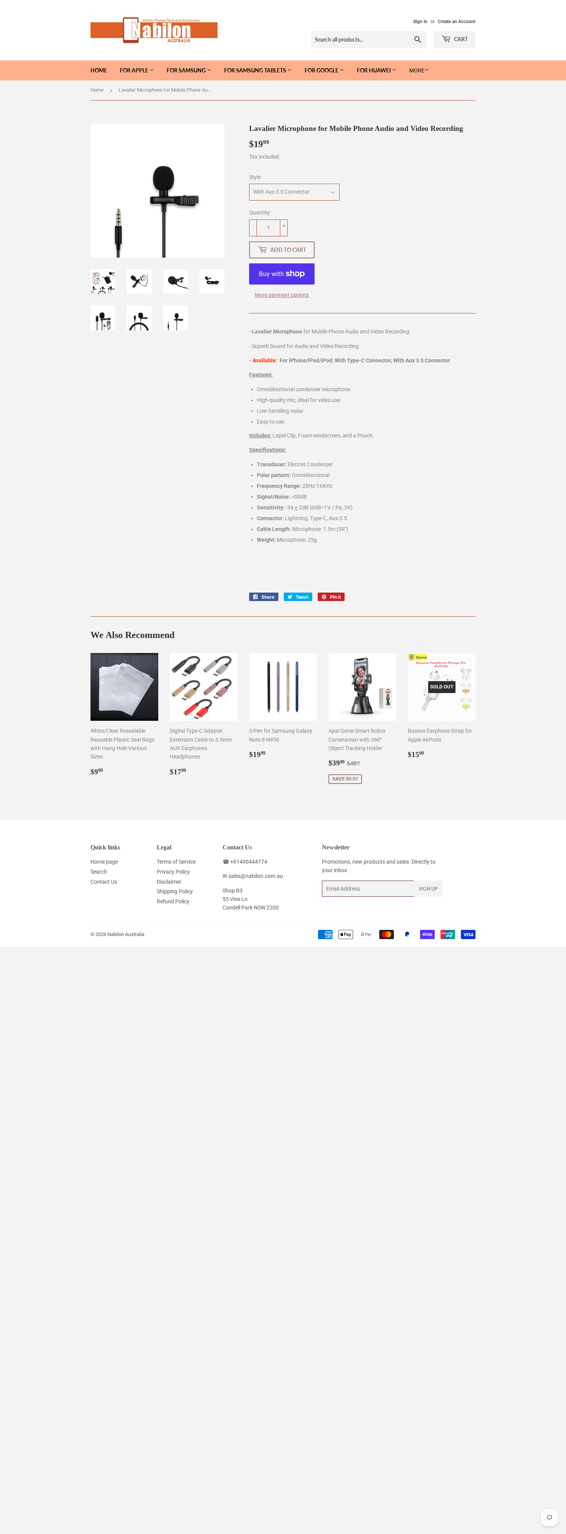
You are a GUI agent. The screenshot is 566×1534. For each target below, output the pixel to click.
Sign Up (428, 889)
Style (255, 177)
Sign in (420, 21)
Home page (104, 862)
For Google (322, 70)
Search (98, 872)
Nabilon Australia (125, 934)
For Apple (134, 70)
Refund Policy (173, 901)
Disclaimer (169, 882)
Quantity (259, 212)
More (416, 70)
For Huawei (374, 70)
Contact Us (103, 882)
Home (98, 70)
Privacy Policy (173, 872)
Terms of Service (176, 862)
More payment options (282, 295)
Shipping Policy (175, 891)
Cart (460, 39)
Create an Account (457, 21)
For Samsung (187, 70)
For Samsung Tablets (255, 70)
